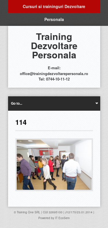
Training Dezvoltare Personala (54, 45)
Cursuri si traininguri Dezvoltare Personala (54, 8)
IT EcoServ (62, 218)
